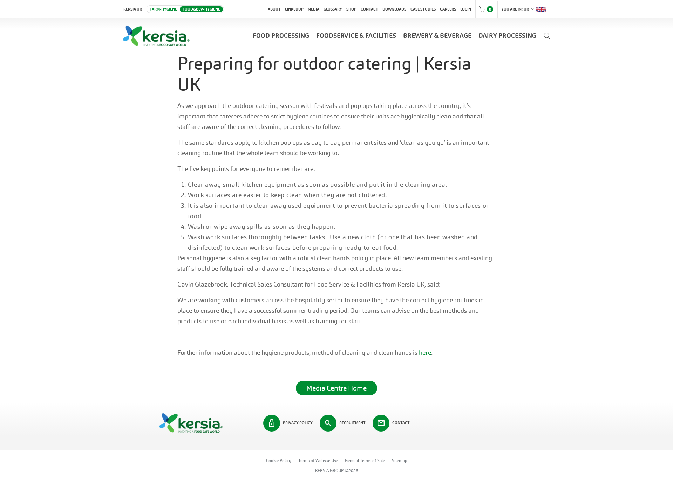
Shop (351, 9)
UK (518, 9)
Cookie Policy (278, 460)
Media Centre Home (336, 388)
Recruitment (345, 423)
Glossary (333, 9)
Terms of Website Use (318, 460)
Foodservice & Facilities (356, 36)
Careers (448, 9)
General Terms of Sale (365, 460)
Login (465, 9)
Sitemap (399, 460)
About (274, 9)
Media (313, 9)
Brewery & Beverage (437, 36)
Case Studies (423, 9)
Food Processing (281, 36)
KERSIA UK (132, 9)
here (425, 353)
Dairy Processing (507, 36)
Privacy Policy (290, 423)
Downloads (394, 9)
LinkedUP (294, 9)
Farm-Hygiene (163, 9)
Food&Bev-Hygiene (201, 9)
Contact (369, 9)
